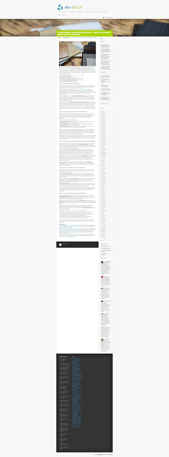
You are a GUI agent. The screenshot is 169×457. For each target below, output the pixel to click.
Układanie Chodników (75, 414)
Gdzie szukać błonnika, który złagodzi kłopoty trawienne (105, 277)
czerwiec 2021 (103, 186)
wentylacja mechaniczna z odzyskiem (80, 89)
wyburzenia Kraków (77, 421)
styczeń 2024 (103, 136)
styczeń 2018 (103, 225)
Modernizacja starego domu (89, 11)
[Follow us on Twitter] (103, 17)
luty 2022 (102, 170)
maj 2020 (102, 213)
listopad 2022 (103, 152)
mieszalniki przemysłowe (77, 392)
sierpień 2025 (103, 126)
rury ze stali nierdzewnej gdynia (77, 408)
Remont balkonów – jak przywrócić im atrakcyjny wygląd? (106, 328)
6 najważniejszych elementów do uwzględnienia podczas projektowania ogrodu (65, 368)
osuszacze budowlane (77, 400)
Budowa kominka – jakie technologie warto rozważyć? (69, 228)
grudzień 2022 (103, 150)
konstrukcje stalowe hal (76, 388)
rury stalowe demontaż (76, 407)
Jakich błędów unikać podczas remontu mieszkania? (63, 360)
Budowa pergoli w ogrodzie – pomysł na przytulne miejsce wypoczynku (64, 382)
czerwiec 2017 (103, 237)
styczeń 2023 (103, 148)
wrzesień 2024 (103, 132)
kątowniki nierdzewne (75, 390)
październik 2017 (104, 231)
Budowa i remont (71, 11)
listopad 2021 (103, 176)
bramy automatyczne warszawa (76, 373)
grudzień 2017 (103, 227)
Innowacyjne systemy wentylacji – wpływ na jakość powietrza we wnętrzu (64, 424)
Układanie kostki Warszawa (76, 417)
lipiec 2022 (103, 160)
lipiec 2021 (103, 184)
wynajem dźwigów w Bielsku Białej (76, 423)
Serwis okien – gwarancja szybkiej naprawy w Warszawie (64, 435)
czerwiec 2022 (103, 162)
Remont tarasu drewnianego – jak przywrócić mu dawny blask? (64, 377)
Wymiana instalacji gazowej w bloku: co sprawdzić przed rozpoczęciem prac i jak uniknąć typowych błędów (106, 264)
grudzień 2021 (103, 174)
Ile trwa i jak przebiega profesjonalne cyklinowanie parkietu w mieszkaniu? (105, 46)
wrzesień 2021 (103, 180)
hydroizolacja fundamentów (76, 384)
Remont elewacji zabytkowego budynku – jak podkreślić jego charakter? (64, 414)
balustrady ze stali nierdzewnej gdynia (76, 361)
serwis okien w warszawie (75, 412)
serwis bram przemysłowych (77, 409)
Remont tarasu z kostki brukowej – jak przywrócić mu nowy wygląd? (64, 396)
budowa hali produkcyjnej (76, 379)
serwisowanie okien (77, 413)
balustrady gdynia (75, 358)
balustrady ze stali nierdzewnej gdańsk (76, 359)
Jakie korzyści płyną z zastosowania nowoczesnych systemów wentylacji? (71, 79)
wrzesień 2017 (103, 233)
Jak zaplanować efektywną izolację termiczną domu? (105, 289)
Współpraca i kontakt (64, 11)
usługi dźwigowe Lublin (76, 418)
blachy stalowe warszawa (76, 370)
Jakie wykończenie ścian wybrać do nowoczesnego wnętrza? (71, 225)
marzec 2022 (103, 168)
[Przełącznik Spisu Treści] (81, 76)
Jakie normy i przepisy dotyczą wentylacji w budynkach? (68, 81)
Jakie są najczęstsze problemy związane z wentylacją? (68, 80)
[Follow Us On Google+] (111, 17)
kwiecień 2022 (103, 166)
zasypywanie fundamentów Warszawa (76, 426)
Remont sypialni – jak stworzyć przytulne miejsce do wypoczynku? (105, 93)
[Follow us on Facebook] (106, 17)
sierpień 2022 (103, 158)
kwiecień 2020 (103, 215)
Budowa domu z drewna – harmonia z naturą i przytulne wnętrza (64, 405)
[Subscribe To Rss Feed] (108, 17)
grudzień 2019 (103, 221)
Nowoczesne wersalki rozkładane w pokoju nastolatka (63, 439)
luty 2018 (102, 223)
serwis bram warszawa (76, 410)
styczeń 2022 (103, 172)
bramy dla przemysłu (77, 375)
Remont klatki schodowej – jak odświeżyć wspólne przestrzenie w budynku (64, 410)
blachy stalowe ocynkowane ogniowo (76, 367)
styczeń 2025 (103, 130)
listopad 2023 (103, 140)
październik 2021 (104, 178)
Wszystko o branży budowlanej (63, 14)
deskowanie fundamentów (76, 381)
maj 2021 (102, 188)
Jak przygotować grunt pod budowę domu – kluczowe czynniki (64, 448)
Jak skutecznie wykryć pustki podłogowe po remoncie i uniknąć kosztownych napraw (106, 67)
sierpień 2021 (103, 182)
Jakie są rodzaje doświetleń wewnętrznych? (105, 315)
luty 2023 (102, 146)
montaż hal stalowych (77, 395)
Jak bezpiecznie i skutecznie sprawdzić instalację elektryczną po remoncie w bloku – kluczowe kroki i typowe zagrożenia (105, 57)
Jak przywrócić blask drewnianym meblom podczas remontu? (71, 230)
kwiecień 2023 (103, 142)
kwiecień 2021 (103, 190)
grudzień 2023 (103, 138)
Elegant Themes (101, 454)
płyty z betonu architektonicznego (76, 406)
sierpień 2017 (103, 235)
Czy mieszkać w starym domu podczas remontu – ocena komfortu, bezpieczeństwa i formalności (105, 341)
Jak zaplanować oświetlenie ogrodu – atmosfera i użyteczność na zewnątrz (64, 373)
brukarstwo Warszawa (77, 378)
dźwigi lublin (74, 382)
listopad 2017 (103, 229)
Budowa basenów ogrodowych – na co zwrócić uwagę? (64, 419)
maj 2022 (102, 164)
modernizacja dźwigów (75, 394)
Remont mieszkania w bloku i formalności (101, 11)
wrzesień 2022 (103, 156)
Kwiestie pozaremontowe (80, 11)
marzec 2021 (103, 192)
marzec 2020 (103, 217)
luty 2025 (102, 128)
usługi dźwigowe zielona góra (77, 419)
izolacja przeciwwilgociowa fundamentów (77, 386)
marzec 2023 (103, 144)
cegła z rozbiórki (76, 380)
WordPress (111, 454)
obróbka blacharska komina (76, 398)
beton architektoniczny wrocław (76, 363)
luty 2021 (102, 194)
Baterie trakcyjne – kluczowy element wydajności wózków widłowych (72, 234)
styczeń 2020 (103, 219)
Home (59, 11)
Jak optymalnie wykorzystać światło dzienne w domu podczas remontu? (64, 392)
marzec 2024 (103, 134)
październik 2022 (104, 154)
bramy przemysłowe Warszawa (77, 377)
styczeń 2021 (103, 196)
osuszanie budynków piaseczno (75, 403)
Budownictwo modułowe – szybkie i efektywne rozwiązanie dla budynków (105, 98)
